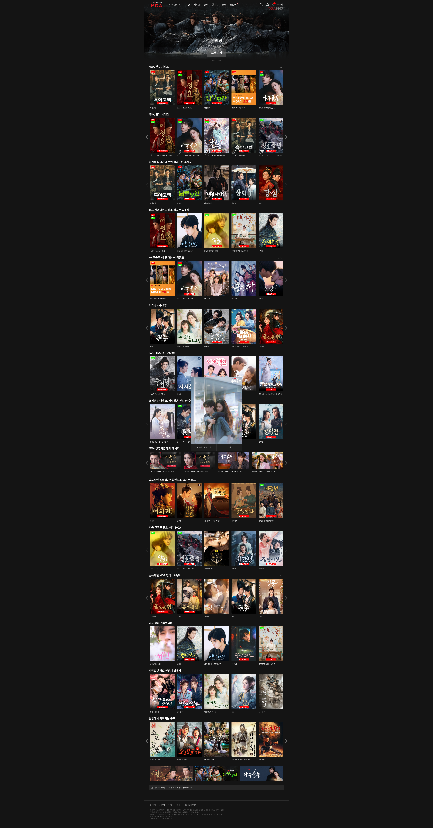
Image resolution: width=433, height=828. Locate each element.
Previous (147, 89)
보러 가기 (216, 53)
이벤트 (170, 805)
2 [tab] (213, 60)
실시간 (215, 4)
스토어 (234, 4)
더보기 (280, 67)
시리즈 (197, 4)
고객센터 (153, 805)
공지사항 (162, 805)
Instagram (160, 816)
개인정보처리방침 (190, 805)
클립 (224, 4)
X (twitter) (169, 816)
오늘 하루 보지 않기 (204, 447)
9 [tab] (219, 60)
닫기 (229, 447)
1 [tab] (212, 60)
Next (286, 89)
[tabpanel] (216, 32)
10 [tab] (220, 60)
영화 (206, 4)
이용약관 (178, 805)
